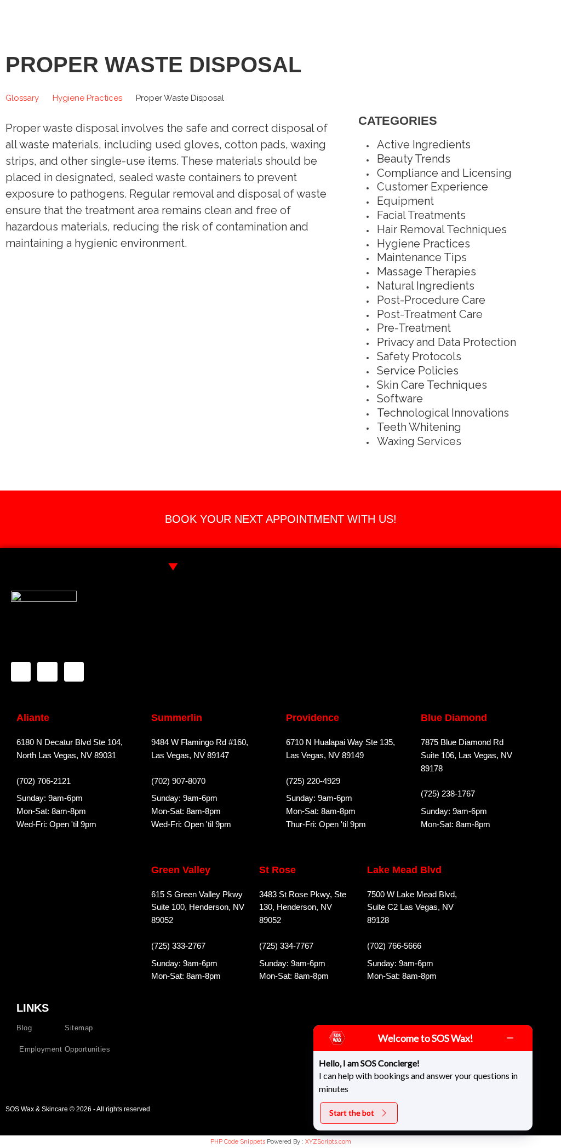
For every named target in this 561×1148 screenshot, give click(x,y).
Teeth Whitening (419, 427)
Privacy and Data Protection (446, 342)
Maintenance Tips (422, 257)
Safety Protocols (419, 356)
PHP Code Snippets (237, 1141)
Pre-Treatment (414, 327)
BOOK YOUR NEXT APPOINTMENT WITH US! (281, 519)
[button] (547, 15)
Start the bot (351, 1112)
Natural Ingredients (425, 285)
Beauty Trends (413, 158)
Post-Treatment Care (430, 314)
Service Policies (418, 370)
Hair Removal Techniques (442, 229)
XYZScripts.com (328, 1141)
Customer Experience (432, 186)
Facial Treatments (421, 215)
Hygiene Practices (87, 98)
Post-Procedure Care (431, 300)
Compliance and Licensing (444, 173)
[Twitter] (74, 672)
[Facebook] (21, 672)
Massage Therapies (426, 271)
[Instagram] (47, 672)
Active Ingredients (424, 144)
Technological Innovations (443, 412)
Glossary (22, 98)
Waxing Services (419, 441)
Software (400, 398)
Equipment (405, 200)
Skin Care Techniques (432, 384)
